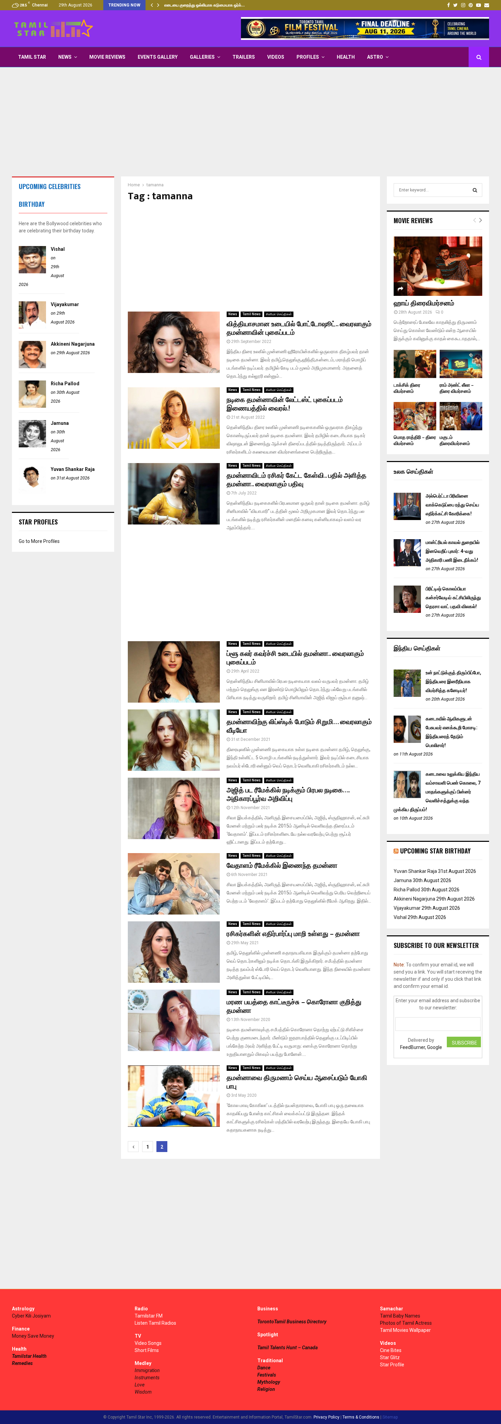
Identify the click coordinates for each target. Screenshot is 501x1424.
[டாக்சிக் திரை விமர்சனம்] (415, 364)
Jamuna (60, 423)
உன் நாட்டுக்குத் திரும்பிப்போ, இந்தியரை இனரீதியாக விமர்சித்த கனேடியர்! (453, 681)
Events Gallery (158, 57)
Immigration (147, 1370)
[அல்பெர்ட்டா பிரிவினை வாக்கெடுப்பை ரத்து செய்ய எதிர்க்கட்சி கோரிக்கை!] (407, 518)
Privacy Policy (326, 1417)
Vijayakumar (65, 304)
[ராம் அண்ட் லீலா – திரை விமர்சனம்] (461, 364)
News (65, 57)
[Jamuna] (32, 445)
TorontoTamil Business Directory (292, 1321)
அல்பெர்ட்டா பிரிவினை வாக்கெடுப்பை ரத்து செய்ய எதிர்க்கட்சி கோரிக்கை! (452, 504)
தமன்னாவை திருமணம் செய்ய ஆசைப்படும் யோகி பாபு (297, 1082)
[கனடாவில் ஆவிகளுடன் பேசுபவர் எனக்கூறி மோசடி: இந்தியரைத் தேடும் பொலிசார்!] (407, 741)
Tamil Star (32, 57)
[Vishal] (32, 271)
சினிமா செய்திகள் (279, 314)
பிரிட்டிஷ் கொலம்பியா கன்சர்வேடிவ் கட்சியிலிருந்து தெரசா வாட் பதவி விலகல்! (453, 597)
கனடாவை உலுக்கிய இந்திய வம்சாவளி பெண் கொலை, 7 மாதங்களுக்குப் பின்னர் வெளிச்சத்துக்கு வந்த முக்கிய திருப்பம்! (437, 791)
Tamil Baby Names (400, 1316)
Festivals (266, 1375)
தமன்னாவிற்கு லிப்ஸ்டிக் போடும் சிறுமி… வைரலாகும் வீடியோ (299, 726)
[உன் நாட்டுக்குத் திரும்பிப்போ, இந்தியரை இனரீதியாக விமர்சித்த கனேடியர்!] (407, 695)
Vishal (58, 249)
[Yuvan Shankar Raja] (32, 492)
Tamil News (251, 314)
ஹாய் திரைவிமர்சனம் (424, 303)
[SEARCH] (475, 190)
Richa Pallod (65, 383)
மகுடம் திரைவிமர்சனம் (455, 440)
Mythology (268, 1382)
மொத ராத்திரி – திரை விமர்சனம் (415, 440)
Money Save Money (33, 1336)
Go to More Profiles (39, 541)
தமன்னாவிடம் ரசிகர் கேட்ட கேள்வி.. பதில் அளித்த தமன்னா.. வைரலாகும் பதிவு (296, 480)
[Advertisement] (250, 122)
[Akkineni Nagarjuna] (32, 366)
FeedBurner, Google (421, 1047)
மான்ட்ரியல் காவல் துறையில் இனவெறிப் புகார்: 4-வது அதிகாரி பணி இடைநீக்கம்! (453, 551)
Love (140, 1384)
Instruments (147, 1377)
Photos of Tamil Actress (406, 1323)
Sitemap (390, 1417)
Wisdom (143, 1392)
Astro (375, 57)
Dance (263, 1367)
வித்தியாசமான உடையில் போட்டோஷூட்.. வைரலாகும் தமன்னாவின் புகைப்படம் (299, 328)
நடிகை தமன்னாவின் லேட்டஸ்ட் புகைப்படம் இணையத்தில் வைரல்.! (285, 404)
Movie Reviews (107, 57)
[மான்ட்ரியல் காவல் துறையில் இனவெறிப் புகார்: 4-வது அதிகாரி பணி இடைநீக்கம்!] (407, 564)
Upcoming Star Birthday (435, 850)
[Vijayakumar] (32, 327)
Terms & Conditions (361, 1417)
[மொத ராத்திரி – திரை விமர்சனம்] (415, 416)
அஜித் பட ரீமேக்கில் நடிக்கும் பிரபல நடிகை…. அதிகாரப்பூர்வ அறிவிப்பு (288, 795)
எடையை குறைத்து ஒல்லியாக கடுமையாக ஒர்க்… (204, 5)
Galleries (202, 57)
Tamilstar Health (29, 1356)
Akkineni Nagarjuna (73, 344)
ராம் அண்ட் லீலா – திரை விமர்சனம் (457, 388)
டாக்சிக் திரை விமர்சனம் (407, 388)
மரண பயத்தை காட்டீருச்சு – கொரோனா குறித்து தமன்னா (294, 1006)
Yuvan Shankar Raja (73, 469)
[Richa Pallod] (32, 406)
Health (346, 57)
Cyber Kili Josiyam (31, 1316)
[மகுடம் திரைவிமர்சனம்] (461, 416)
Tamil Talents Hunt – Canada (287, 1347)
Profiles (308, 57)
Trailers (243, 57)
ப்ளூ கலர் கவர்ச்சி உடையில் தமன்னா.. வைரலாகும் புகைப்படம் (295, 658)
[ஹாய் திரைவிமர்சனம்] (438, 266)
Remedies (22, 1363)
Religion (266, 1389)
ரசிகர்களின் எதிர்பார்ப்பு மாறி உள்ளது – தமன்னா (293, 934)
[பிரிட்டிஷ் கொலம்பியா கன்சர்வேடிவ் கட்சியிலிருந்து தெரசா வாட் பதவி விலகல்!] (407, 611)
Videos (275, 57)
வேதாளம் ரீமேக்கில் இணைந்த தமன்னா (282, 866)
